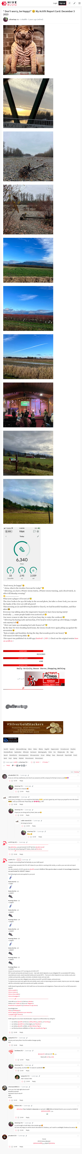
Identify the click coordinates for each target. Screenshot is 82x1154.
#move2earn (39, 758)
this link (39, 849)
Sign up (62, 3)
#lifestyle (26, 752)
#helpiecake (61, 752)
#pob (5, 758)
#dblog (48, 755)
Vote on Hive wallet (13, 994)
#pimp (15, 758)
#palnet (12, 749)
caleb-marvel (13, 797)
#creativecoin (65, 749)
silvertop (14, 19)
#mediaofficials (8, 752)
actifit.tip (12, 842)
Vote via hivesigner (13, 996)
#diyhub (21, 758)
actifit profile (32, 1022)
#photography (42, 752)
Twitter (18, 1003)
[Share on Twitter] (19, 765)
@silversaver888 (45, 1111)
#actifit (6, 749)
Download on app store (30, 1005)
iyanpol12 (12, 1038)
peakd (39, 1022)
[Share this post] (26, 765)
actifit (11, 859)
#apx (71, 752)
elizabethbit (13, 775)
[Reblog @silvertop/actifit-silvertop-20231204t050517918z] (4, 765)
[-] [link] (78, 775)
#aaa (53, 755)
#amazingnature (23, 755)
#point (6, 755)
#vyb (10, 758)
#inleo (35, 749)
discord (19, 1001)
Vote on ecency (12, 992)
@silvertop (13, 847)
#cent (75, 755)
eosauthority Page (41, 1028)
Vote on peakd (12, 990)
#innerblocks (13, 755)
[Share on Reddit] (22, 765)
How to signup (12, 1012)
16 (15, 765)
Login (55, 3)
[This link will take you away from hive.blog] (18, 679)
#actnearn (33, 752)
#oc (55, 752)
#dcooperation (34, 755)
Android (39, 638)
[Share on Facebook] (17, 765)
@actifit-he (21, 1024)
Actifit (24, 19)
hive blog (47, 1022)
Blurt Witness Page (35, 1026)
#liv (68, 752)
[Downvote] (34, 762)
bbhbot (18, 1105)
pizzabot (12, 1135)
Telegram (30, 1003)
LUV (48, 1057)
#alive (30, 749)
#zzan (42, 755)
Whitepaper (16, 1010)
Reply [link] (8, 765)
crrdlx (52, 1057)
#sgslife (47, 749)
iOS (46, 638)
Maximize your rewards (24, 1012)
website (30, 1001)
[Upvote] (32, 762)
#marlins (73, 749)
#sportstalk (68, 755)
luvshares (19, 1050)
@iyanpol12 (41, 1054)
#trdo (50, 752)
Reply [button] (21, 781)
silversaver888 (13, 1087)
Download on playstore (14, 1005)
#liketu (41, 749)
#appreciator (55, 749)
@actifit (32, 869)
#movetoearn (29, 758)
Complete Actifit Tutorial (15, 1014)
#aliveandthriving (21, 749)
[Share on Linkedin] (24, 765)
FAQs (9, 1010)
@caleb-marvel (40, 847)
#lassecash (60, 755)
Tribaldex (37, 1024)
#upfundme (17, 752)
